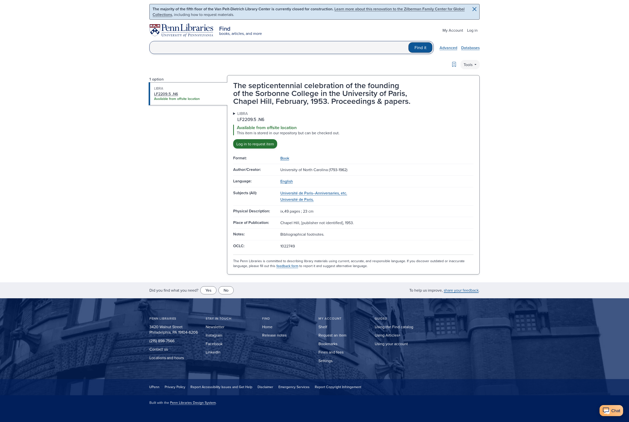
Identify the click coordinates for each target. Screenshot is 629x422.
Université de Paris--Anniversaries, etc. (313, 193)
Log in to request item (255, 144)
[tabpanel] (353, 129)
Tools (468, 64)
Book (284, 158)
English (286, 181)
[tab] (188, 93)
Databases (470, 47)
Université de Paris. (297, 199)
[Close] (474, 9)
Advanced (448, 47)
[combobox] (279, 47)
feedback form (287, 265)
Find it (420, 47)
